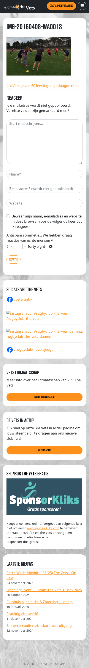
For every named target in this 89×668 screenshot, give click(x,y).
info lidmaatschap (44, 397)
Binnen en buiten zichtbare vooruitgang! (39, 625)
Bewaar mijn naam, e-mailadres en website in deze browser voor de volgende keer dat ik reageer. (47, 221)
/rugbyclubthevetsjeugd (33, 349)
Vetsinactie (44, 450)
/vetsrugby (22, 299)
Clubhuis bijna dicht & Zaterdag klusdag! (39, 601)
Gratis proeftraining (61, 6)
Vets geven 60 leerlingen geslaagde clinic (46, 85)
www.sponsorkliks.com (43, 528)
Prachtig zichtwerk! (22, 613)
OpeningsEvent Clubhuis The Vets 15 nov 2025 (44, 590)
